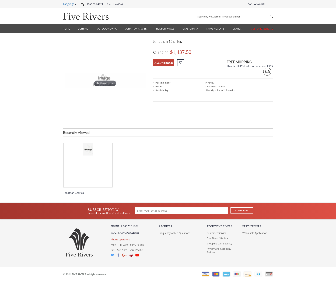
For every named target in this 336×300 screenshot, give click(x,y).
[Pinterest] (131, 255)
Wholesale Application (254, 233)
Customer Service (262, 28)
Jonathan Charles (136, 28)
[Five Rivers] (86, 16)
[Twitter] (113, 255)
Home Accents (215, 28)
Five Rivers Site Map (217, 238)
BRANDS (237, 28)
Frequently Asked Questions (174, 233)
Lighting (83, 28)
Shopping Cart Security (219, 243)
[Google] (124, 255)
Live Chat (118, 4)
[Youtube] (137, 255)
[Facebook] (118, 255)
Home (66, 28)
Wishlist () (259, 4)
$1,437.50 (180, 52)
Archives (165, 226)
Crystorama (190, 28)
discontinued (163, 62)
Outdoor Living (107, 28)
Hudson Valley (165, 28)
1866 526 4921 (94, 4)
